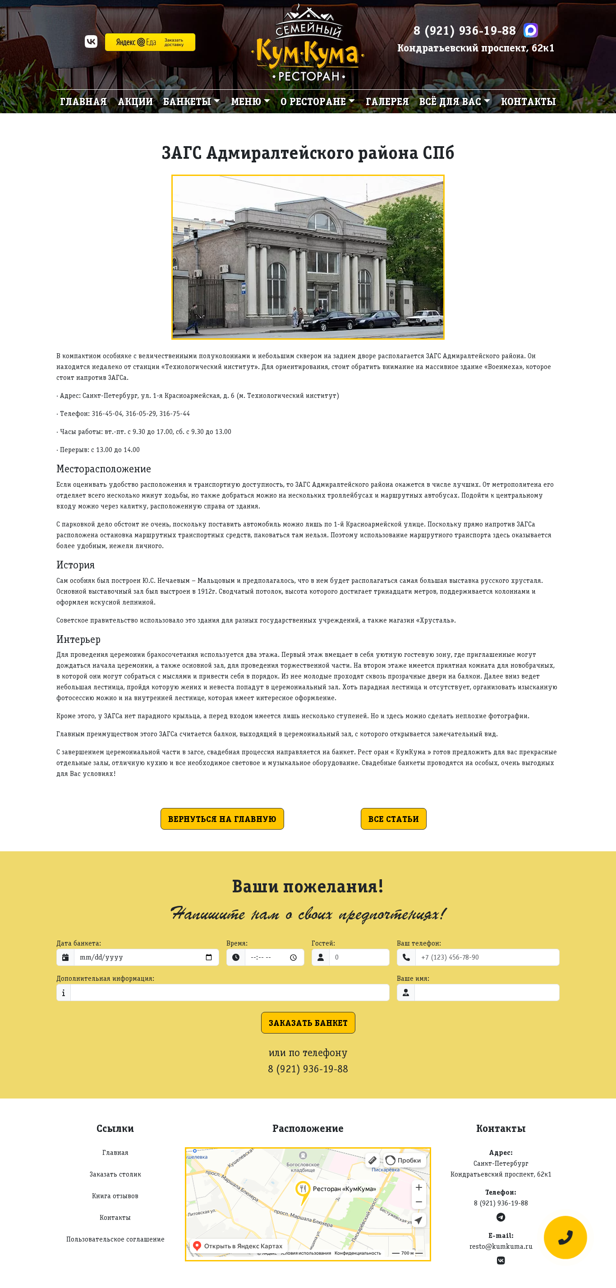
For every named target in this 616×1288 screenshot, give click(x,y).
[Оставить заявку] (565, 1237)
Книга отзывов (115, 1195)
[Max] (531, 30)
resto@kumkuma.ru (501, 1246)
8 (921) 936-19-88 (465, 30)
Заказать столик (115, 1174)
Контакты (528, 101)
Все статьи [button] (393, 818)
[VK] (91, 44)
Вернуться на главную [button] (222, 818)
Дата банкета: (78, 943)
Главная (83, 101)
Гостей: (323, 943)
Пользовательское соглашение (115, 1239)
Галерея (387, 101)
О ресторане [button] (313, 101)
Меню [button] (246, 101)
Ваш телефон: (419, 943)
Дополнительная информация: (105, 978)
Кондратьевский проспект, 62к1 (476, 47)
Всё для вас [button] (450, 101)
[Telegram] (500, 1217)
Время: (237, 943)
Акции (135, 101)
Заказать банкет (308, 1022)
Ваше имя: (413, 978)
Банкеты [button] (187, 101)
